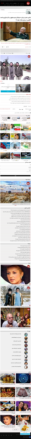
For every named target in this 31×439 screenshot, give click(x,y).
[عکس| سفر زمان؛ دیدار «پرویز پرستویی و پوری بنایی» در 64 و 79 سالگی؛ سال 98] (15, 296)
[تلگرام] (22, 109)
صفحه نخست (22, 3)
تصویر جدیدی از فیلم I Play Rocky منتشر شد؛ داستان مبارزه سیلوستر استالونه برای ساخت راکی (18, 223)
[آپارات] (6, 435)
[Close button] (29, 425)
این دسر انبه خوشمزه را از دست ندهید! (25, 224)
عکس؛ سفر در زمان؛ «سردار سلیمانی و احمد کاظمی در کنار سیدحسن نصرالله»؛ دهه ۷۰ (20, 98)
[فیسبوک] (19, 109)
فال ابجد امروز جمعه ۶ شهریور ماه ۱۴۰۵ (25, 245)
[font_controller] (4, 47)
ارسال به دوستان (21, 112)
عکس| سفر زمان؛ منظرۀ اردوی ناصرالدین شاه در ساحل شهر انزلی (22, 232)
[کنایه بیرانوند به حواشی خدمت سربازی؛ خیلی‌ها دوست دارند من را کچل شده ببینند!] (26, 360)
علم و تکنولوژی (22, 5)
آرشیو (7, 0)
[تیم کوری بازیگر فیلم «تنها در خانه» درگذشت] (26, 356)
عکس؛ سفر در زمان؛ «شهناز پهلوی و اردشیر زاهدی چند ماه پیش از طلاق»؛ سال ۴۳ (20, 103)
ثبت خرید (8, 91)
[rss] (1, 435)
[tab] (16, 205)
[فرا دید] (28, 3)
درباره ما (12, 0)
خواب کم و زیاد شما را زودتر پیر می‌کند (25, 219)
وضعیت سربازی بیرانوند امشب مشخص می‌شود (24, 237)
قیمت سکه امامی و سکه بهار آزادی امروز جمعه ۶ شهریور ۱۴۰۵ (22, 239)
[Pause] (16, 91)
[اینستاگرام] (8, 435)
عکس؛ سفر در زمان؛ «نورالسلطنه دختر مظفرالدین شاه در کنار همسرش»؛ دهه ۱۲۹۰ (20, 96)
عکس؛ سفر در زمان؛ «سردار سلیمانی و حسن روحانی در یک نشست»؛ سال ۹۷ (21, 101)
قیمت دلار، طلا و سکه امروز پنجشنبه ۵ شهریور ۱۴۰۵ (24, 247)
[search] (3, 3)
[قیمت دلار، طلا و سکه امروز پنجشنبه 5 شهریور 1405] (7, 378)
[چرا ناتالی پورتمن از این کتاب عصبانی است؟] (26, 367)
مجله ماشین (8, 5)
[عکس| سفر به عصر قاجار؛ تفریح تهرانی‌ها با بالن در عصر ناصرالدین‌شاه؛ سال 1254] (28, 118)
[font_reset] (2, 47)
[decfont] (1, 47)
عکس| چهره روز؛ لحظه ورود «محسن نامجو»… (15, 362)
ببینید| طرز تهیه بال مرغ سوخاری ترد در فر (25, 229)
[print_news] (6, 47)
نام (30, 164)
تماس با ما (10, 0)
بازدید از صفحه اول (27, 112)
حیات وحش (12, 5)
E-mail (30, 167)
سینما (18, 5)
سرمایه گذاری (25, 433)
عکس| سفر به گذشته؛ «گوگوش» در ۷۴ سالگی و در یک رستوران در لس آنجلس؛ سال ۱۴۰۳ (19, 257)
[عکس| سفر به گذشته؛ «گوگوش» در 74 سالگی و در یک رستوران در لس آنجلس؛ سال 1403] (15, 274)
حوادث (5, 5)
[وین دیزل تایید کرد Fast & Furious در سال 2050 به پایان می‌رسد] (26, 338)
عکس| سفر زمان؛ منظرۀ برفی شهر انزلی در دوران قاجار (23, 221)
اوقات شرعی (2, 0)
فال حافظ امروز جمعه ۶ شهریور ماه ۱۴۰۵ (25, 249)
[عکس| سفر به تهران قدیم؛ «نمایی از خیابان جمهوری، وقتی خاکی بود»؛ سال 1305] (18, 118)
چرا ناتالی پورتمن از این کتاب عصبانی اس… (16, 366)
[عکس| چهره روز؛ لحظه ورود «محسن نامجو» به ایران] (26, 363)
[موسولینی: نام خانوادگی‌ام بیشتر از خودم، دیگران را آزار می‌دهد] (26, 352)
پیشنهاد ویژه (27, 179)
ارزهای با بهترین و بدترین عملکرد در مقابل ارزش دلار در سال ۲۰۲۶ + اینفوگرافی (20, 216)
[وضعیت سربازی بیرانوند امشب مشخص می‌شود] (26, 334)
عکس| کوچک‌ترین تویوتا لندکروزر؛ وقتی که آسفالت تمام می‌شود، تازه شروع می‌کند (20, 240)
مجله (29, 263)
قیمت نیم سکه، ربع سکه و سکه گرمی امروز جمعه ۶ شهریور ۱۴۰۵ (22, 234)
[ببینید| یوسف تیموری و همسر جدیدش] (26, 345)
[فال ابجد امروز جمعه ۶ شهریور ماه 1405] (23, 378)
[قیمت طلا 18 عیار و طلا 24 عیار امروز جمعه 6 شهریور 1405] (7, 392)
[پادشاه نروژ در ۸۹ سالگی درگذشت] (26, 341)
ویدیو (16, 5)
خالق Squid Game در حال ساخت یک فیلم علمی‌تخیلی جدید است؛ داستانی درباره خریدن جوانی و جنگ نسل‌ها (16, 211)
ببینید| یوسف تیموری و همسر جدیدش (25, 252)
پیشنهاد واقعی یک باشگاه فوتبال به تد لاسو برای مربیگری (23, 231)
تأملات (18, 3)
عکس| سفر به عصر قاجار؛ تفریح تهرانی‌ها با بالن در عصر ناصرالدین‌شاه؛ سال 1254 (24, 119)
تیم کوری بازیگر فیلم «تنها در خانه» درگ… (16, 355)
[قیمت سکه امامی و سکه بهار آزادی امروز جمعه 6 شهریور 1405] (7, 406)
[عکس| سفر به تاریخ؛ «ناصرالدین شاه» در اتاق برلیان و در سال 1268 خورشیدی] (8, 118)
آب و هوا (5, 0)
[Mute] (17, 91)
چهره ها (28, 331)
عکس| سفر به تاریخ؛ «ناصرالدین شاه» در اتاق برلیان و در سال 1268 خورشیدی (4, 119)
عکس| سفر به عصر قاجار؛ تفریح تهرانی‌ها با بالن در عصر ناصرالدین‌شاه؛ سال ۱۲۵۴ (20, 210)
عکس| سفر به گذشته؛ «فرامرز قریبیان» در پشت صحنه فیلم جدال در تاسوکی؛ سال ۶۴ (20, 218)
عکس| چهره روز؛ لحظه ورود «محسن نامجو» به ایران (23, 255)
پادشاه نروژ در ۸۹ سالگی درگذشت (17, 341)
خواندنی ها (28, 115)
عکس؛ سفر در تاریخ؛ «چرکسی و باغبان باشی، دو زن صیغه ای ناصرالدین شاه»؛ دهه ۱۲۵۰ (19, 99)
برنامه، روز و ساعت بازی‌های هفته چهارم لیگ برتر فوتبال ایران (22, 227)
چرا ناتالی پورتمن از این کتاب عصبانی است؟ (24, 260)
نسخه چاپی (16, 112)
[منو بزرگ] (2, 3)
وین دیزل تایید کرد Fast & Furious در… (16, 337)
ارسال (15, 175)
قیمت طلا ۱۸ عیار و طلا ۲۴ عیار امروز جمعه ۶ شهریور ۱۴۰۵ (23, 226)
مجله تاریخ (15, 3)
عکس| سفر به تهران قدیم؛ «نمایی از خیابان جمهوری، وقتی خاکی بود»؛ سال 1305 (14, 119)
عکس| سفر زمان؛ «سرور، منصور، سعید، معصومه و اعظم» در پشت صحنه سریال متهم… (19, 328)
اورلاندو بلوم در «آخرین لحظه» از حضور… (16, 348)
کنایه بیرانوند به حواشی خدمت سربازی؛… (16, 359)
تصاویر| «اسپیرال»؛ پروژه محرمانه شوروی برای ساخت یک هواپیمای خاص (21, 235)
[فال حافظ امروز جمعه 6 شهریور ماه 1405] (23, 392)
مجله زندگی (7, 3)
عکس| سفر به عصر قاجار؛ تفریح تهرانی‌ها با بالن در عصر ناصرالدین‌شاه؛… (20, 204)
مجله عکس (11, 3)
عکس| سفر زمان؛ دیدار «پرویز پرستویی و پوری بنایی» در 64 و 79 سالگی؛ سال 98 (20, 306)
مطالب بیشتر (15, 429)
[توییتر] (20, 109)
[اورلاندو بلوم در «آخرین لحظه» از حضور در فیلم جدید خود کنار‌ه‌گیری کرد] (26, 349)
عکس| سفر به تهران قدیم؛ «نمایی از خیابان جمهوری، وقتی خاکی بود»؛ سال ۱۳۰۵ (20, 213)
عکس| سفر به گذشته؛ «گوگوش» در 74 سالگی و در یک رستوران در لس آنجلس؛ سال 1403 (19, 285)
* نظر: (30, 170)
